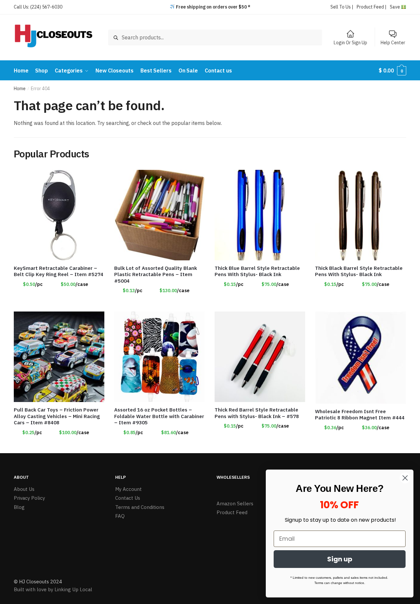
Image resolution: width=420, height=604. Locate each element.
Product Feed (232, 512)
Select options (59, 304)
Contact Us (127, 498)
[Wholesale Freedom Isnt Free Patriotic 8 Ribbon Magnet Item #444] (360, 358)
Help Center (393, 43)
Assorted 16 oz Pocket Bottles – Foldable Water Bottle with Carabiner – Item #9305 (159, 416)
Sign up (339, 559)
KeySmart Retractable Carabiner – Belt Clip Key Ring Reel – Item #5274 (58, 271)
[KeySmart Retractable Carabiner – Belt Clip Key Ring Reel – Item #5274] (59, 215)
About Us (24, 489)
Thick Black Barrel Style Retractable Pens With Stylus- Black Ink (359, 271)
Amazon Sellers (235, 503)
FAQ (120, 516)
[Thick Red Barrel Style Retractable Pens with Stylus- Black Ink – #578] (260, 357)
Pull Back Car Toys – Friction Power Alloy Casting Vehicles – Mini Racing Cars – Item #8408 (57, 416)
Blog (19, 507)
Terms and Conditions (139, 507)
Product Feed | (372, 7)
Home (20, 88)
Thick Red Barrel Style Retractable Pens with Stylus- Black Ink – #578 (257, 413)
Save (395, 7)
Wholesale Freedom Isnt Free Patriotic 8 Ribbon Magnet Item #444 (360, 414)
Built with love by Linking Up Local (53, 589)
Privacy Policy (29, 498)
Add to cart (159, 304)
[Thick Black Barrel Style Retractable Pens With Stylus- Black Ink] (360, 215)
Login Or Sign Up (350, 43)
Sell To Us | (341, 7)
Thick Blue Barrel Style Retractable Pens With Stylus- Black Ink (257, 271)
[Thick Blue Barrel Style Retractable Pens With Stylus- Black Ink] (260, 215)
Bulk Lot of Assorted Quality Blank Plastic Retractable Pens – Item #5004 (155, 274)
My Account (128, 489)
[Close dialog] (405, 478)
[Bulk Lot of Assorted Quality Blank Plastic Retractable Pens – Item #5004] (159, 215)
